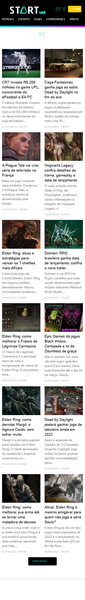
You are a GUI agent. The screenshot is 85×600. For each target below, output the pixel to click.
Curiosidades (55, 19)
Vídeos (74, 19)
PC (42, 34)
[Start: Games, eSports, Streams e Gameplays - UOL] (24, 10)
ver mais (39, 561)
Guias (38, 19)
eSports (24, 19)
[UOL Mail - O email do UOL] (57, 9)
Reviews (8, 19)
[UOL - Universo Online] (42, 12)
